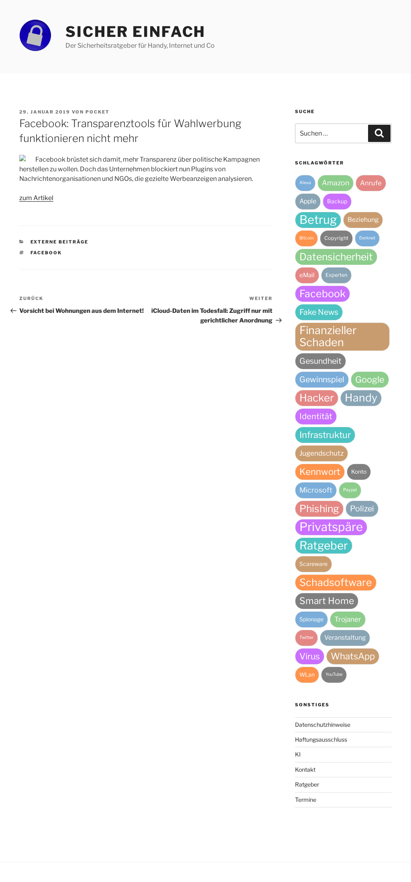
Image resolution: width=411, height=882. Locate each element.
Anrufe (371, 183)
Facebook (46, 252)
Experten (336, 275)
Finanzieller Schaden (327, 336)
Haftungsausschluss (321, 739)
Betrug (318, 220)
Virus (309, 656)
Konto (358, 471)
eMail (307, 275)
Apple (307, 201)
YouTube (334, 674)
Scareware (313, 564)
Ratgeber (323, 545)
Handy (361, 397)
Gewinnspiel (321, 379)
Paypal (350, 490)
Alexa (305, 182)
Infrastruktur (325, 435)
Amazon (335, 182)
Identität (315, 416)
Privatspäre (331, 527)
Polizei (362, 508)
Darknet (367, 238)
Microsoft (315, 490)
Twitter (306, 637)
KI (298, 754)
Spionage (311, 619)
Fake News (318, 312)
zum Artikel (36, 198)
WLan (307, 674)
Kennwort (319, 471)
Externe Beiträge (60, 242)
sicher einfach (135, 32)
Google (370, 379)
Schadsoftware (335, 582)
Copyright (336, 238)
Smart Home (326, 600)
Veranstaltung (345, 637)
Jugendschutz (321, 453)
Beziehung (363, 219)
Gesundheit (320, 361)
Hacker (316, 397)
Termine (305, 799)
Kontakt (305, 769)
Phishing (319, 509)
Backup (337, 201)
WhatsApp (353, 656)
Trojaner (347, 619)
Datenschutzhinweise (322, 724)
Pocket (97, 112)
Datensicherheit (336, 257)
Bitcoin (306, 238)
